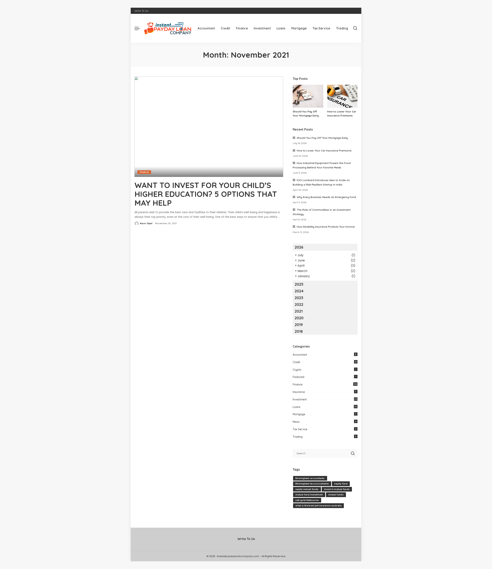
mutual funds (336, 494)
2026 (299, 247)
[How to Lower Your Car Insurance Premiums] (342, 96)
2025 (299, 284)
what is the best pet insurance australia (318, 505)
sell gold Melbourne (307, 500)
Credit (296, 362)
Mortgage (299, 414)
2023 (299, 297)
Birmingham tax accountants (312, 483)
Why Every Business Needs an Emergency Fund (326, 197)
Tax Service (300, 429)
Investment (300, 399)
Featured (298, 377)
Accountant (300, 354)
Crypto (297, 369)
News (296, 421)
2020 (299, 317)
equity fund (340, 483)
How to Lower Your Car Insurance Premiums (324, 150)
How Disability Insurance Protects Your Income (326, 226)
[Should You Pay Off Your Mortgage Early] (308, 96)
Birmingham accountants (310, 478)
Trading (298, 436)
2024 (299, 291)
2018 (299, 331)
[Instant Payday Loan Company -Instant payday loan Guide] (168, 28)
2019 (299, 324)
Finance (144, 172)
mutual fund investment (309, 494)
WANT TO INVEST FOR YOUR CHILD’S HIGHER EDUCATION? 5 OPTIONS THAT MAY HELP (206, 194)
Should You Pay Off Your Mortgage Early (322, 137)
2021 (299, 311)
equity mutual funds (307, 489)
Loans (296, 407)
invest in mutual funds (337, 489)
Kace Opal (146, 223)
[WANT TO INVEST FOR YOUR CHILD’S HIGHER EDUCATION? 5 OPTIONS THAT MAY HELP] (209, 127)
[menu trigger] (139, 28)
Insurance (299, 392)
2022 (299, 304)
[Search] (355, 28)
